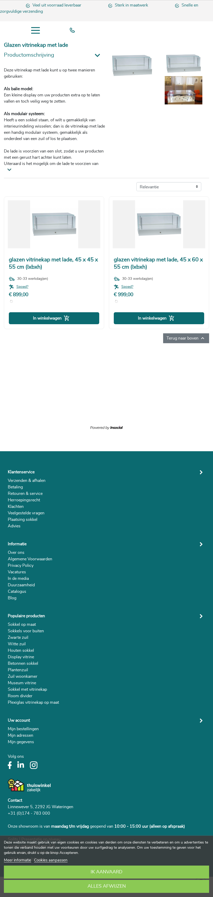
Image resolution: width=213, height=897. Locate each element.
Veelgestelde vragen (26, 513)
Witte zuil (17, 644)
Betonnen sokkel (23, 663)
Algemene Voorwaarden (30, 559)
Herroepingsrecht (24, 500)
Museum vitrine (22, 683)
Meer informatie (17, 860)
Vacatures (17, 572)
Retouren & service (25, 493)
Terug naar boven (186, 338)
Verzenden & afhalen (26, 481)
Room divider (20, 696)
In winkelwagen (51, 318)
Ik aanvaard (106, 872)
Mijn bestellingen (23, 729)
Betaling (15, 487)
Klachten (16, 506)
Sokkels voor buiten (26, 631)
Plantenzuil (18, 670)
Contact (15, 800)
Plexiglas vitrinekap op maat (33, 702)
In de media (18, 578)
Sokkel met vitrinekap (27, 689)
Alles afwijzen (107, 886)
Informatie (17, 544)
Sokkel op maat (22, 624)
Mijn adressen (20, 735)
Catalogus (17, 591)
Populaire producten (26, 616)
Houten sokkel (21, 650)
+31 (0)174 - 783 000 (29, 813)
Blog (12, 598)
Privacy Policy (21, 565)
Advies (14, 526)
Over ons (16, 552)
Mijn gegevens (21, 742)
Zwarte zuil (18, 637)
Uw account (19, 720)
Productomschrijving (29, 55)
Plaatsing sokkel (22, 519)
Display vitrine (21, 657)
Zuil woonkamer (22, 676)
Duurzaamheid (21, 585)
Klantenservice (21, 472)
